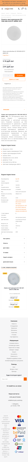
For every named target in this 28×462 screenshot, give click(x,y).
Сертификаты (14, 337)
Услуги (14, 352)
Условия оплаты (14, 343)
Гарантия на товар (14, 347)
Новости (14, 324)
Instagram (15, 389)
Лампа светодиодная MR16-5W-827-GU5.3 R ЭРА (21, 201)
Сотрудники (14, 326)
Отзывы (14, 334)
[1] (3, 47)
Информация (14, 340)
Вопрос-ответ (14, 369)
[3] (6, 47)
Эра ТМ (17, 179)
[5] (9, 47)
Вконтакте (7, 389)
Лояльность (14, 356)
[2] (5, 47)
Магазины (14, 330)
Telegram (19, 389)
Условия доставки (14, 345)
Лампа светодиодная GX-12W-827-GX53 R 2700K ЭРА (21, 205)
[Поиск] (25, 9)
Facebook (11, 389)
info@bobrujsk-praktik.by (15, 400)
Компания (14, 321)
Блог (14, 367)
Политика (14, 332)
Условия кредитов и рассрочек (14, 360)
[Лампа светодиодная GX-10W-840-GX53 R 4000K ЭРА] (14, 33)
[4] (8, 47)
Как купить (14, 354)
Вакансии (14, 328)
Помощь (14, 364)
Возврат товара (14, 349)
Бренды (14, 371)
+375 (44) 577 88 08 (14, 397)
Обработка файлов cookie (14, 358)
